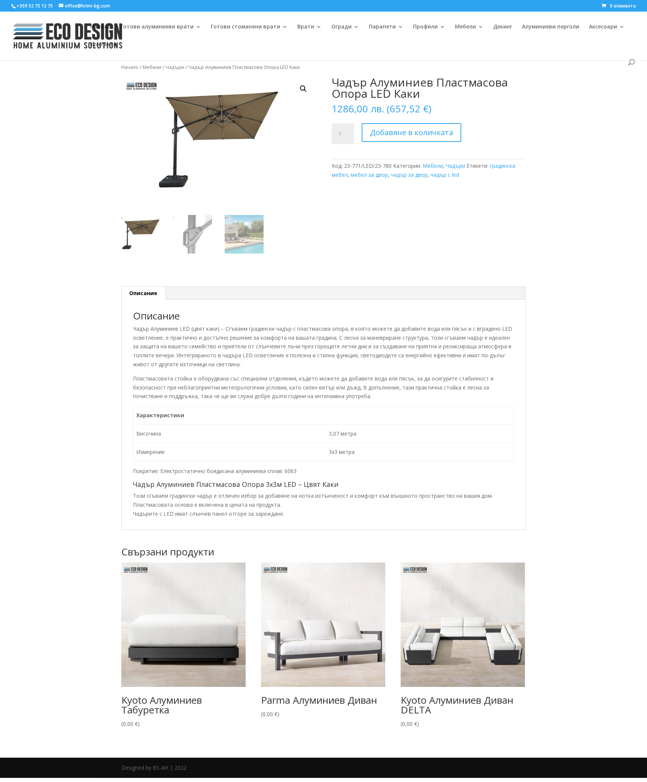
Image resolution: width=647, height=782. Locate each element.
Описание (143, 293)
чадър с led (445, 174)
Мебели (465, 27)
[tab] (143, 293)
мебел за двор (369, 174)
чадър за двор (409, 174)
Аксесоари (603, 27)
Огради (341, 27)
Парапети (382, 27)
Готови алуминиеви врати (157, 27)
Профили (425, 27)
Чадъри (174, 67)
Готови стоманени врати (245, 27)
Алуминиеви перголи (550, 27)
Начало (100, 27)
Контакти (103, 45)
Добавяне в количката (411, 132)
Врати (305, 27)
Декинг (502, 27)
